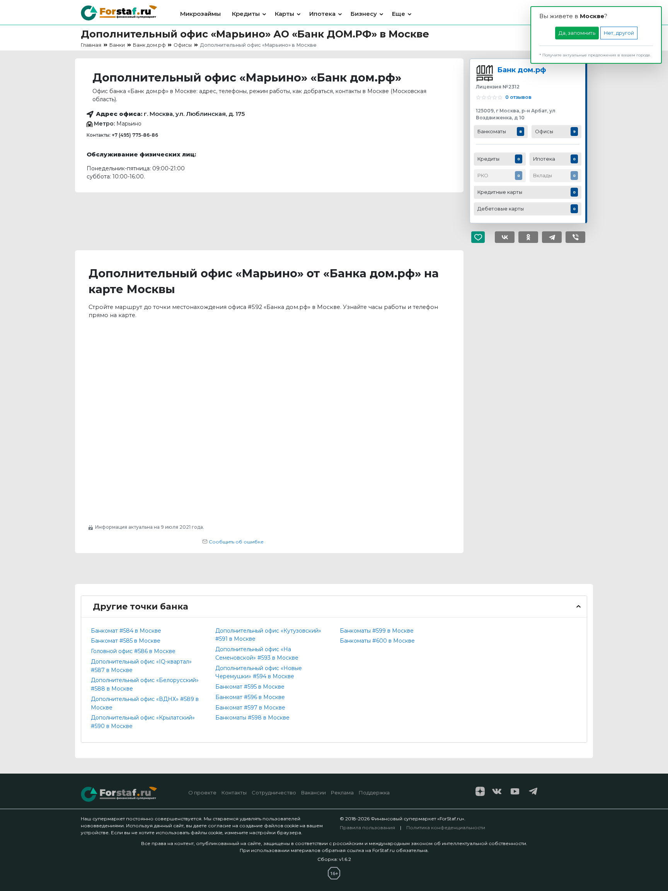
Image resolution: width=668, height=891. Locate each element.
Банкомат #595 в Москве (250, 686)
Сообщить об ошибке (236, 542)
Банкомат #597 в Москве (250, 707)
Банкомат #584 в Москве (126, 630)
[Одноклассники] (528, 237)
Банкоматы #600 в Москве (377, 640)
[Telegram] (552, 237)
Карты (284, 13)
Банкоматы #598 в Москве (252, 717)
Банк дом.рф (521, 69)
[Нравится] (481, 237)
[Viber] (575, 237)
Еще (398, 13)
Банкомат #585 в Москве (125, 640)
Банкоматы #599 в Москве (377, 630)
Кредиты (246, 13)
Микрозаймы (200, 13)
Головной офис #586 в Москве (133, 651)
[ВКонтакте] (505, 237)
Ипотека (322, 13)
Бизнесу (364, 13)
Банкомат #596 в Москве (250, 697)
